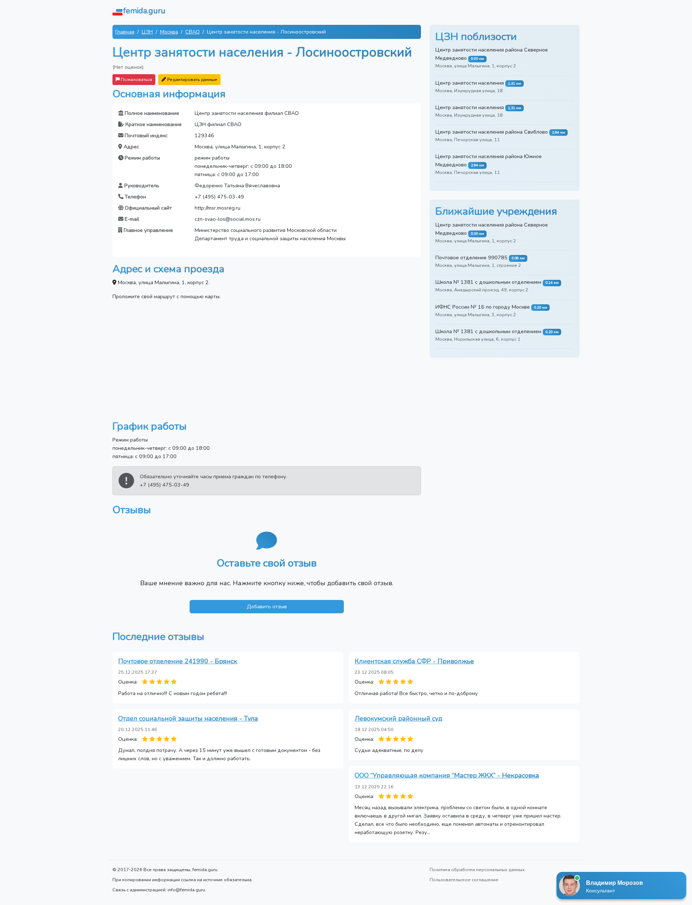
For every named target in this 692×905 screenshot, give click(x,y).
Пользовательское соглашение (464, 880)
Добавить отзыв (267, 606)
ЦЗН (147, 31)
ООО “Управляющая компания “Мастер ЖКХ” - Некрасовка (447, 775)
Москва (169, 31)
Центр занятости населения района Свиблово (491, 131)
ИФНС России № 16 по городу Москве (482, 306)
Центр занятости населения (469, 82)
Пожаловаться (136, 79)
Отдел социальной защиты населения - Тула (188, 718)
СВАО (192, 31)
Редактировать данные (191, 79)
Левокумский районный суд (398, 718)
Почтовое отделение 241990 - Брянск (177, 661)
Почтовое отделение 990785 (471, 257)
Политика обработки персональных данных (477, 869)
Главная (124, 31)
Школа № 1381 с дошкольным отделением (488, 282)
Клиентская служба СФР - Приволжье (414, 661)
